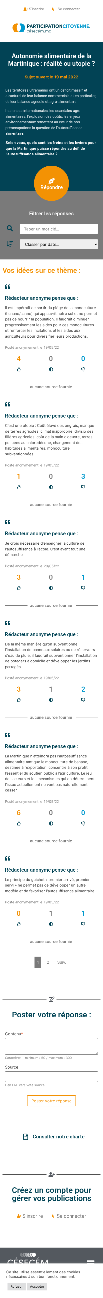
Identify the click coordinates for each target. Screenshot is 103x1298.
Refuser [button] (16, 1286)
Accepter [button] (37, 1286)
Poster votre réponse (52, 1100)
